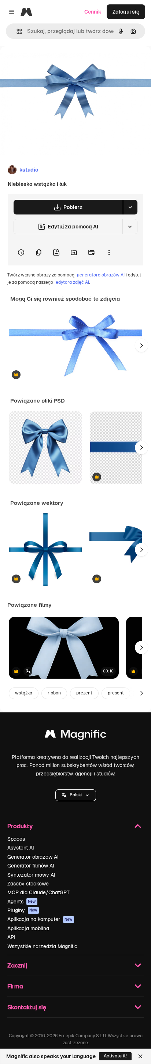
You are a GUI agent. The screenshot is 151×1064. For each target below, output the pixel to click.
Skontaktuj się (26, 1007)
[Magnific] (75, 735)
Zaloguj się (126, 11)
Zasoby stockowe (28, 883)
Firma (15, 986)
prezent (84, 693)
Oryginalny (51, 62)
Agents (21, 901)
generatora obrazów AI (101, 275)
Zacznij (17, 965)
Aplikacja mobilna (28, 928)
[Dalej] (141, 345)
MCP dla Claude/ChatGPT (38, 892)
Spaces (16, 839)
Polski (76, 795)
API (11, 937)
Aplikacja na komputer (40, 919)
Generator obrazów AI (33, 857)
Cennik (93, 11)
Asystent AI (20, 847)
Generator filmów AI (30, 865)
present (116, 693)
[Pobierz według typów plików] (130, 207)
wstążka (23, 693)
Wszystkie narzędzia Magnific (42, 946)
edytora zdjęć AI (72, 282)
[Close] (140, 1056)
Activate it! (115, 1056)
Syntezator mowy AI (31, 875)
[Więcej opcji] (109, 252)
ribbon (54, 693)
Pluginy (22, 910)
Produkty (20, 826)
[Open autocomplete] (16, 31)
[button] (75, 795)
